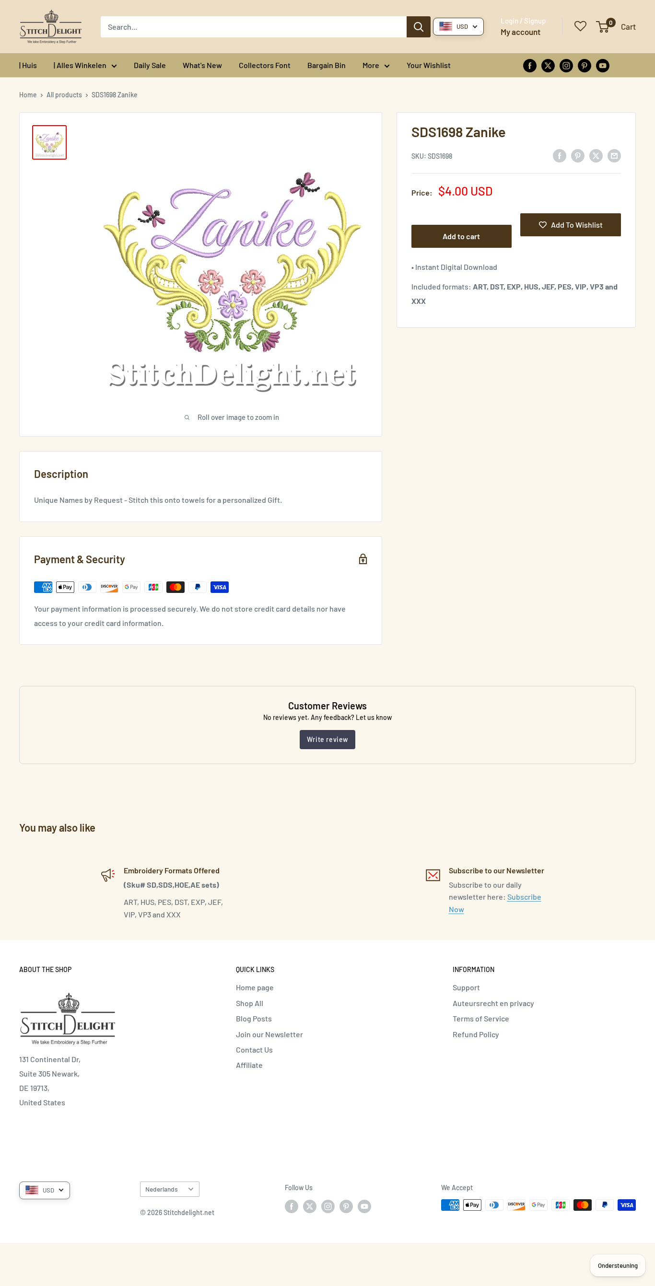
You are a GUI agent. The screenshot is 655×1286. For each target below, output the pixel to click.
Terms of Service (481, 1018)
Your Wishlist (429, 65)
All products (64, 95)
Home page (255, 987)
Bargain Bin (326, 65)
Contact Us (254, 1049)
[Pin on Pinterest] (578, 155)
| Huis (28, 65)
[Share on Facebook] (559, 155)
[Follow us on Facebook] (530, 65)
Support (466, 987)
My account (520, 31)
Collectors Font (265, 65)
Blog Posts (254, 1018)
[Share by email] (614, 155)
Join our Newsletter (269, 1034)
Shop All (249, 1003)
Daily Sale (150, 65)
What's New (202, 65)
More (371, 65)
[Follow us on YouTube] (602, 65)
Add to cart (461, 236)
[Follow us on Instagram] (566, 65)
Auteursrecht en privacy (493, 1003)
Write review (327, 739)
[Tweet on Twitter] (596, 155)
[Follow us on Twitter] (548, 65)
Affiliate (249, 1064)
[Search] (419, 26)
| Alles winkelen (80, 65)
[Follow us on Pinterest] (584, 65)
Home (28, 95)
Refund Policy (476, 1034)
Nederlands (161, 1189)
